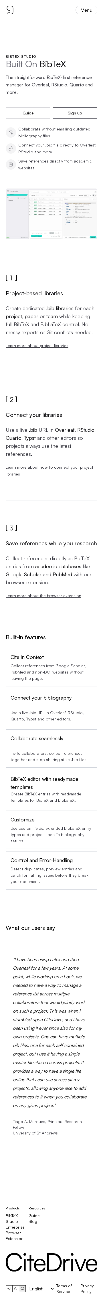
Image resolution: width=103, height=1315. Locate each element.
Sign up (75, 112)
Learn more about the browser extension (43, 595)
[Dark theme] (15, 1288)
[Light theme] (9, 1288)
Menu (86, 10)
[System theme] (22, 1288)
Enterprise (15, 1227)
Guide (28, 112)
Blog (33, 1221)
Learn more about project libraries (37, 345)
